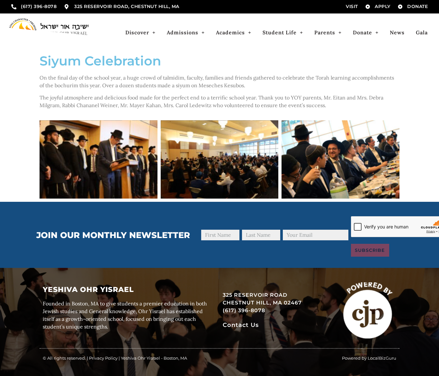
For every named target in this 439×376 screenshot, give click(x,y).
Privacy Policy (103, 358)
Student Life (280, 32)
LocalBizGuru (382, 358)
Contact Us (241, 324)
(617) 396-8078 (244, 310)
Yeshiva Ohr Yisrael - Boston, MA (154, 358)
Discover (137, 32)
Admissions (182, 32)
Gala (422, 32)
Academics (230, 32)
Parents (324, 32)
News (397, 32)
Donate (362, 32)
